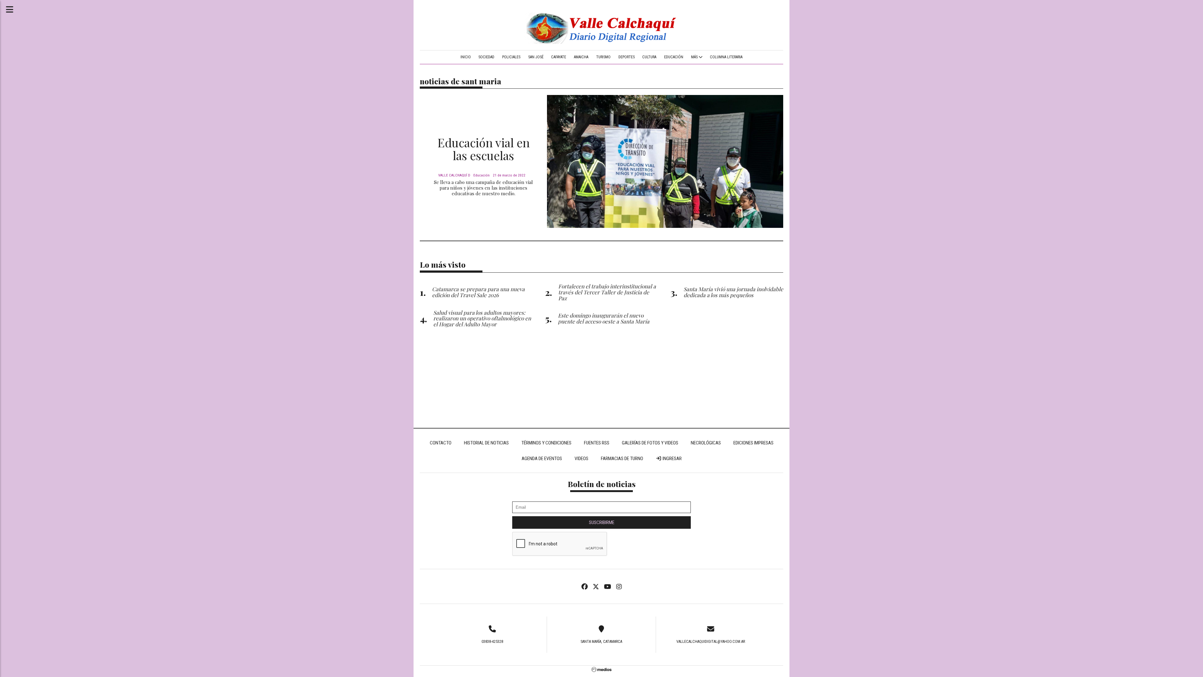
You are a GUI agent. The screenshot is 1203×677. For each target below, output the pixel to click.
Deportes (626, 57)
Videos (581, 458)
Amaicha (581, 57)
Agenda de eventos (542, 458)
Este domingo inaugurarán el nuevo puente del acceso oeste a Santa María (603, 318)
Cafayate (558, 57)
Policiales (511, 57)
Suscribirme (601, 522)
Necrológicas (706, 443)
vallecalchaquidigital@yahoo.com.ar (710, 641)
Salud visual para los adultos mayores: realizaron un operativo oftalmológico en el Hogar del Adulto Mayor (482, 318)
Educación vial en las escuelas (483, 149)
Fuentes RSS (596, 443)
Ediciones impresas (753, 443)
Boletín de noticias (602, 484)
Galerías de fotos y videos (650, 443)
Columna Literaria (726, 57)
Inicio (466, 57)
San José (536, 57)
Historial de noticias (486, 443)
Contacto (440, 443)
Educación (673, 57)
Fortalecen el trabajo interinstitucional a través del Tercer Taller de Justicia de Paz (607, 292)
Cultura (649, 57)
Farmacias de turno (622, 458)
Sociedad (486, 57)
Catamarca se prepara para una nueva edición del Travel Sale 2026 (478, 291)
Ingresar (672, 458)
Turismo (603, 57)
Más (695, 57)
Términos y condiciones (546, 443)
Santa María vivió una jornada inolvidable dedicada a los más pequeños (733, 291)
